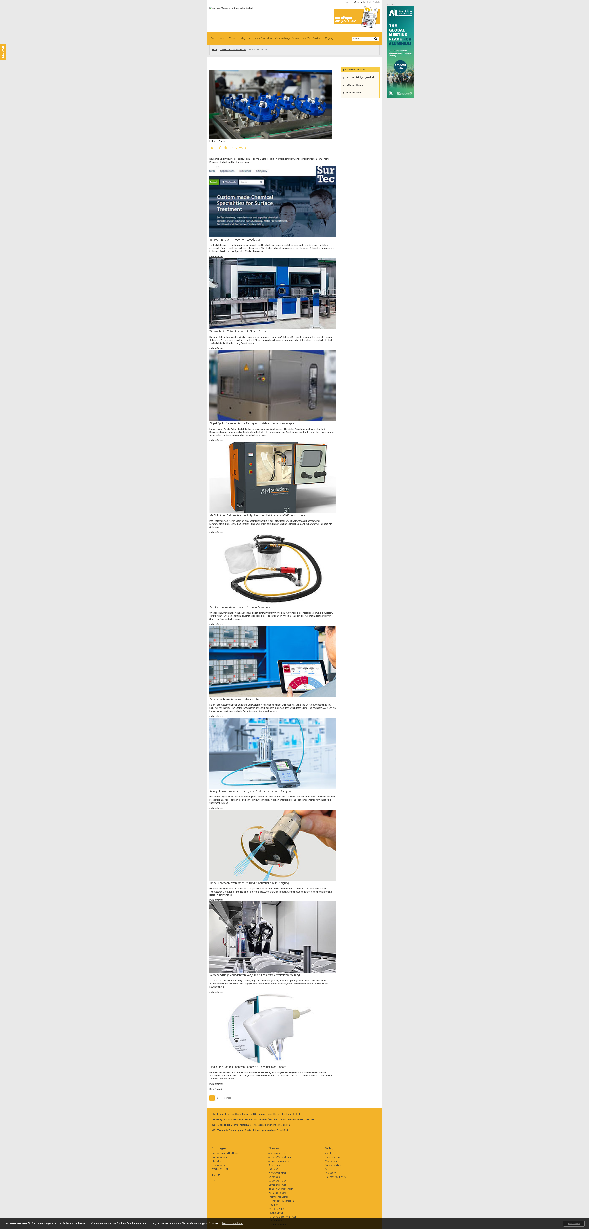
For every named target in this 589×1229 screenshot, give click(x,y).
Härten (320, 983)
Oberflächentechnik (290, 1114)
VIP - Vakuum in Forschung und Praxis (231, 1130)
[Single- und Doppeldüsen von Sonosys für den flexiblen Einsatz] (272, 1028)
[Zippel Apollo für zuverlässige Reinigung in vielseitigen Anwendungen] (272, 385)
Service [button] (317, 38)
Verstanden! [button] (574, 1223)
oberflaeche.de (219, 1114)
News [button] (221, 38)
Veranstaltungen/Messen (288, 38)
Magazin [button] (245, 38)
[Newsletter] (8, 41)
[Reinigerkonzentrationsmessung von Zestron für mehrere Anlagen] (272, 753)
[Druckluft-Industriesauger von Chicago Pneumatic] (272, 569)
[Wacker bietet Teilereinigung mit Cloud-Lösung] (272, 293)
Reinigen (292, 524)
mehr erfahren (216, 256)
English (376, 2)
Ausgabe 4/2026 (346, 21)
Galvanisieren (299, 983)
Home (214, 50)
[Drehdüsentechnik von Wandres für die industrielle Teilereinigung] (272, 845)
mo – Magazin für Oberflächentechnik (231, 1125)
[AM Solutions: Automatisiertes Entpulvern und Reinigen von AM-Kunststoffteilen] (272, 477)
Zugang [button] (329, 38)
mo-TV (306, 38)
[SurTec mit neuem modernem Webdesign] (272, 201)
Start (213, 38)
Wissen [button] (233, 38)
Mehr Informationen (232, 1223)
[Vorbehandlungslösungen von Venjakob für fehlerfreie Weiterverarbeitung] (272, 937)
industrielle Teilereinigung (249, 891)
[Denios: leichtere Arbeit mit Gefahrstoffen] (272, 661)
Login (345, 2)
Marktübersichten (264, 38)
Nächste (227, 1098)
